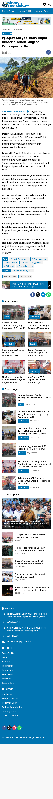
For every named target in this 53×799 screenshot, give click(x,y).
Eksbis (6, 317)
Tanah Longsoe (26, 266)
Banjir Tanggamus (21, 259)
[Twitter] (38, 294)
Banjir (15, 111)
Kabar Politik (7, 674)
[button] (44, 4)
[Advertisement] (26, 771)
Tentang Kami (9, 711)
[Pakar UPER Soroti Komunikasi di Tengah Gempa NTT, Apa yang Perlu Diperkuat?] (39, 312)
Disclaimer (7, 694)
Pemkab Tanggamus (32, 262)
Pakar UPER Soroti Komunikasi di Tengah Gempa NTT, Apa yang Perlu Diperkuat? (39, 325)
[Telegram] (43, 294)
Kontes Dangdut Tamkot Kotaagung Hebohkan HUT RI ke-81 (13, 325)
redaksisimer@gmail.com (19, 641)
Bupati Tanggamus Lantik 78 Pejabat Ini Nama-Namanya (37, 353)
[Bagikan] (48, 52)
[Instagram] (14, 727)
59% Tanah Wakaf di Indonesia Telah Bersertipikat (30, 575)
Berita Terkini (34, 317)
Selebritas (6, 678)
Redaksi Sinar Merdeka (12, 707)
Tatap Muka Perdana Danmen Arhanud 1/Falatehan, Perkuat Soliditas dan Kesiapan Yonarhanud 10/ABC (33, 549)
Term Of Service (10, 715)
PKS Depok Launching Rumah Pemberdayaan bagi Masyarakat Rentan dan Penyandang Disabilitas (13, 380)
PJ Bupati (10, 266)
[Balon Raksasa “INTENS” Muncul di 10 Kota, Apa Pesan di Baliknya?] (7, 590)
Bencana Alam (40, 259)
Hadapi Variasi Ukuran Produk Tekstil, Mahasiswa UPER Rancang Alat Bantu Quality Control (13, 353)
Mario (4, 51)
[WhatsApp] (48, 294)
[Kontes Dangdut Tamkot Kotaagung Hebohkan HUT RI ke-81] (13, 312)
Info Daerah (7, 33)
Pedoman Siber (9, 702)
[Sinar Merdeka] (15, 4)
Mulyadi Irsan (11, 262)
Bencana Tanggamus (23, 270)
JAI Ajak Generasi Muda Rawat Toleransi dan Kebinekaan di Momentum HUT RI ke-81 (30, 536)
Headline (33, 344)
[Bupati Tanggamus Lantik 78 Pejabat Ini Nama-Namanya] (39, 339)
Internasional (8, 670)
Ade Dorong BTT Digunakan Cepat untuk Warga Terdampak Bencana (38, 380)
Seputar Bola (8, 683)
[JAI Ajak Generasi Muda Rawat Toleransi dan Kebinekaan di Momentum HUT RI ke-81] (7, 537)
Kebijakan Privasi (10, 698)
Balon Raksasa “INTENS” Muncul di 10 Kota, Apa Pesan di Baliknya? (32, 589)
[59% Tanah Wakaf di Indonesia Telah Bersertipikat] (7, 576)
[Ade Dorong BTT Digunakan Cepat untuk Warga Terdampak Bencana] (39, 367)
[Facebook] (32, 294)
